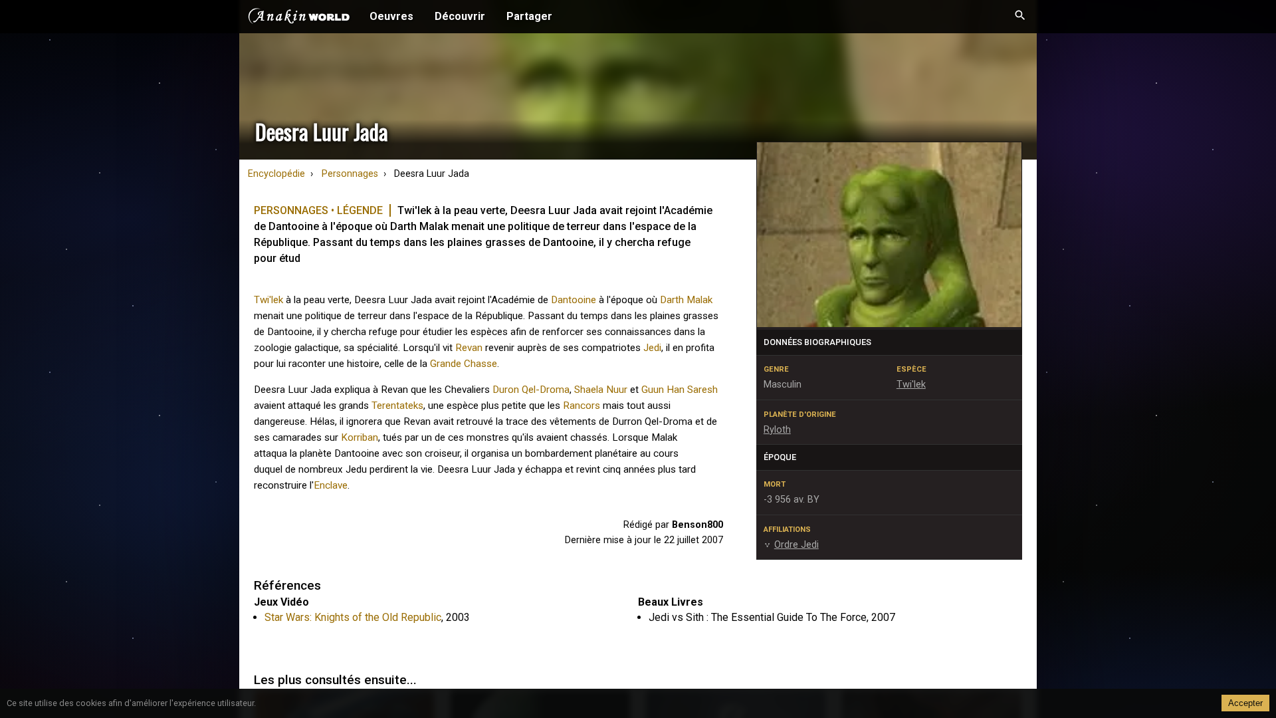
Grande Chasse (463, 364)
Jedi (652, 348)
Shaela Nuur (600, 390)
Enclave (331, 485)
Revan (468, 348)
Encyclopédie (276, 174)
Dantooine (573, 300)
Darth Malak (686, 300)
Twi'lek (268, 300)
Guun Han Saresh (679, 390)
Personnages (350, 174)
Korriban (359, 437)
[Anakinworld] (299, 18)
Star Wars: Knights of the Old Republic (353, 617)
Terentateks (397, 406)
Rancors (581, 406)
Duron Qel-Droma (531, 390)
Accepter (1245, 703)
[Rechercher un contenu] (1020, 17)
